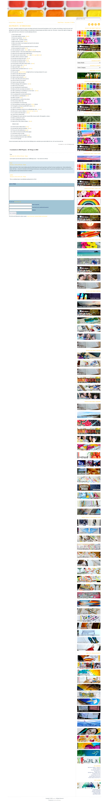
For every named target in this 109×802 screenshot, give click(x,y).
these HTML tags (17, 201)
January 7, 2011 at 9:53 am (16, 164)
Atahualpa (59, 800)
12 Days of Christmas (96, 790)
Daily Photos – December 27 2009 (66, 22)
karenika (54, 798)
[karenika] (54, 9)
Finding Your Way (97, 792)
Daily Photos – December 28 (16, 22)
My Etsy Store (97, 771)
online (32, 104)
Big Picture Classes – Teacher (94, 767)
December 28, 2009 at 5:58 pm (17, 156)
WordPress (55, 800)
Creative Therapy (96, 768)
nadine (11, 175)
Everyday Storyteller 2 (95, 769)
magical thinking (22, 72)
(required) (35, 204)
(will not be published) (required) (40, 207)
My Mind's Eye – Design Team (94, 772)
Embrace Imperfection (96, 791)
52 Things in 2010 (70, 144)
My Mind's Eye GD (96, 773)
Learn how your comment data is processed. (37, 216)
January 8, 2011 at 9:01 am (16, 176)
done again (32, 50)
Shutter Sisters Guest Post (94, 776)
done (27, 36)
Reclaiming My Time (96, 789)
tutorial (39, 55)
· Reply (26, 156)
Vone (11, 163)
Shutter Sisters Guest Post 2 (94, 777)
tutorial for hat (30, 111)
